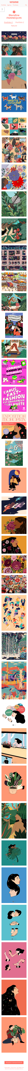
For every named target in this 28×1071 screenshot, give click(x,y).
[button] (12, 87)
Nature (14, 26)
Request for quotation (14, 1062)
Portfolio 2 (8, 22)
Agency (9, 5)
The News (15, 5)
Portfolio (3, 5)
